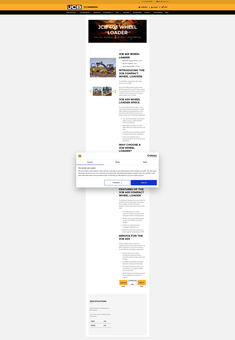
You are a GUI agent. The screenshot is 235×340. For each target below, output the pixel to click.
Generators (97, 12)
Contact (147, 12)
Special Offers (137, 12)
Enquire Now (123, 283)
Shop (100, 37)
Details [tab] (117, 162)
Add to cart (141, 283)
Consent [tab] (90, 162)
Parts (117, 12)
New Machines (71, 12)
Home (95, 37)
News (166, 12)
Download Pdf (132, 282)
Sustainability (158, 12)
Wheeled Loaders (120, 37)
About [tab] (145, 162)
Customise (116, 182)
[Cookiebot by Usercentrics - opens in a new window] (149, 156)
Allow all (144, 182)
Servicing (126, 12)
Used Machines (84, 12)
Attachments (107, 12)
